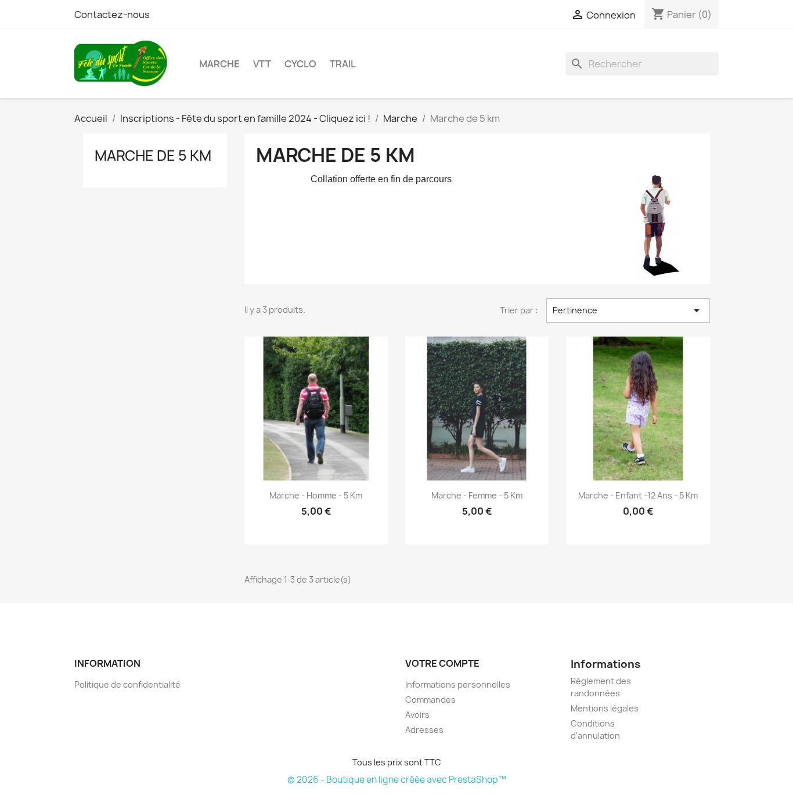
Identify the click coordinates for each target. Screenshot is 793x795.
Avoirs (417, 714)
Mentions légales (605, 708)
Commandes (430, 699)
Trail (343, 63)
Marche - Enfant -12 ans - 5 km (638, 495)
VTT (262, 63)
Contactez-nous (112, 14)
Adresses (424, 729)
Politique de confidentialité (127, 684)
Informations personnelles (457, 684)
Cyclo (300, 63)
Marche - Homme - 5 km (315, 495)
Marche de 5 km (153, 155)
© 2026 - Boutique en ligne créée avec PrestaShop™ (396, 780)
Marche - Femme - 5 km (476, 495)
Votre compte (442, 663)
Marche (219, 63)
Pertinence (628, 310)
